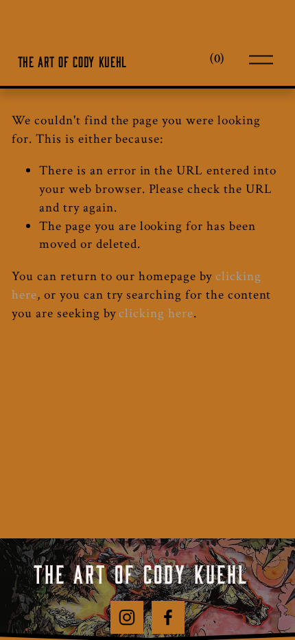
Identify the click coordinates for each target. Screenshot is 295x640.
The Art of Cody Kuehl (72, 59)
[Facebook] (168, 617)
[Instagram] (126, 617)
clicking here (156, 313)
